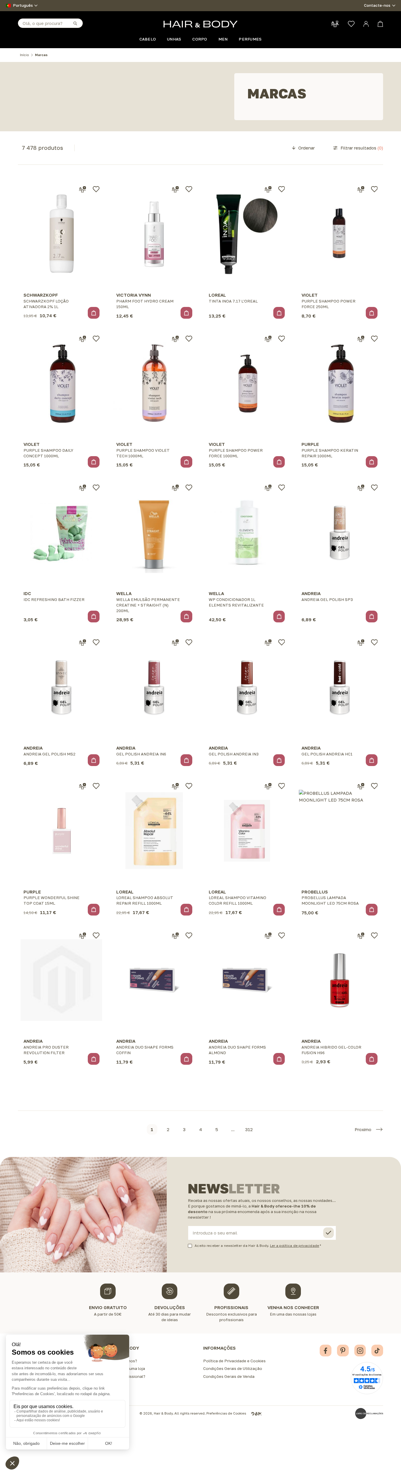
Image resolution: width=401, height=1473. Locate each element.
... (233, 1129)
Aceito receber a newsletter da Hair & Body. (257, 1245)
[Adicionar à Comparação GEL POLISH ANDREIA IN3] (268, 642)
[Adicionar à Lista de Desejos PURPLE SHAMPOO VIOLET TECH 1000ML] (189, 338)
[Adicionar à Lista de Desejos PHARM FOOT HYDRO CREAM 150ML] (189, 189)
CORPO (199, 39)
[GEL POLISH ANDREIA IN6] (154, 687)
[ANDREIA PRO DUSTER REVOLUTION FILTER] (61, 980)
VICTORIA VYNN (133, 295)
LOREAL (217, 295)
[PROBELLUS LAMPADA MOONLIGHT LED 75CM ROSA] (339, 830)
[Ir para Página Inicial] (200, 24)
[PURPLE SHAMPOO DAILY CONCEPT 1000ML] (61, 383)
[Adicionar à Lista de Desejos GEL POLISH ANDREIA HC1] (374, 642)
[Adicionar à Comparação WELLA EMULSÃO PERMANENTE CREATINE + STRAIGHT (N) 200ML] (175, 487)
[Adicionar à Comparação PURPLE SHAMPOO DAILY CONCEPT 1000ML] (82, 338)
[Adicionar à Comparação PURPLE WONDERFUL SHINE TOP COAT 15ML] (82, 786)
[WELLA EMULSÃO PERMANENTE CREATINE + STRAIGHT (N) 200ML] (154, 532)
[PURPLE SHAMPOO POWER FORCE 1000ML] (247, 383)
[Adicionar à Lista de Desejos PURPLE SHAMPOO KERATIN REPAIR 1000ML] (374, 338)
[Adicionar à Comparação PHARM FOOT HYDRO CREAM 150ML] (175, 189)
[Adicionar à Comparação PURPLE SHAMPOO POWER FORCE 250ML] (360, 189)
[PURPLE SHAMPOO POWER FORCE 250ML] (339, 234)
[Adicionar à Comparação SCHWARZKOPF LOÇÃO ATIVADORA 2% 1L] (82, 189)
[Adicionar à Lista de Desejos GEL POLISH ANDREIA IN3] (281, 642)
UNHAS (174, 39)
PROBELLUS (314, 891)
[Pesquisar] (75, 23)
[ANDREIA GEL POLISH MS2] (61, 687)
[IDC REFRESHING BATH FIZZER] (61, 532)
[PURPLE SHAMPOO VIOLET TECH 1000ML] (154, 383)
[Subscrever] (328, 1232)
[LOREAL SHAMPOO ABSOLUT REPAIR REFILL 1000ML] (154, 830)
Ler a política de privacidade (294, 1246)
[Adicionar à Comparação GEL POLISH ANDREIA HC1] (360, 642)
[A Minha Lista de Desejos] (351, 24)
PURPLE (310, 444)
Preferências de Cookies (226, 1413)
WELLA (124, 593)
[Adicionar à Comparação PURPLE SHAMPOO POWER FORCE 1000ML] (268, 338)
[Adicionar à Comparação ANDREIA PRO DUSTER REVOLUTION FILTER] (82, 935)
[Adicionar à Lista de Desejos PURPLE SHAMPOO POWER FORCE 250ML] (374, 189)
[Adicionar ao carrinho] (94, 313)
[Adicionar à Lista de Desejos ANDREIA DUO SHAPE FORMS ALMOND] (281, 935)
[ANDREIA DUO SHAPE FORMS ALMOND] (247, 980)
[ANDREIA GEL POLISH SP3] (339, 532)
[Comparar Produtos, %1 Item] (335, 24)
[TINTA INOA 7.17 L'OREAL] (247, 234)
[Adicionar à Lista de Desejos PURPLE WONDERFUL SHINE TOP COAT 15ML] (96, 786)
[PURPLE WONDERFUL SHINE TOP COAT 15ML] (61, 830)
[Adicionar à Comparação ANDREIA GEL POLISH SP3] (360, 487)
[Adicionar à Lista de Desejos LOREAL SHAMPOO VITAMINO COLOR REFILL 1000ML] (281, 786)
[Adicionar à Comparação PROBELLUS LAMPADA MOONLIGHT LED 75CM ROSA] (360, 786)
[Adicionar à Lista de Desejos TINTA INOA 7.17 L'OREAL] (281, 189)
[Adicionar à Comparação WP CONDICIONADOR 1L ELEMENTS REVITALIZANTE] (268, 487)
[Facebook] (325, 1350)
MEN (223, 39)
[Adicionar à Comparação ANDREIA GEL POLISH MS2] (82, 642)
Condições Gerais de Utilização (232, 1368)
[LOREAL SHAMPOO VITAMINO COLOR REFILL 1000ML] (247, 830)
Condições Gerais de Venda (229, 1376)
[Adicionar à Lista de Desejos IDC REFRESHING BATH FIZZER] (96, 487)
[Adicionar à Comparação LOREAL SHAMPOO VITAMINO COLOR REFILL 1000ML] (268, 786)
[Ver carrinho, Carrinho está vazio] (380, 24)
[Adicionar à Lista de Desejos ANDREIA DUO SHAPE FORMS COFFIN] (189, 935)
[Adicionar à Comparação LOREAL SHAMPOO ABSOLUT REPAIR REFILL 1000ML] (175, 786)
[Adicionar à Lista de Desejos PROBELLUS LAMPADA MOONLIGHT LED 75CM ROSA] (374, 786)
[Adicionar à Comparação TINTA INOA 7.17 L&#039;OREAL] (268, 189)
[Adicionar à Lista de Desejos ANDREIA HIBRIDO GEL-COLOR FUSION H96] (374, 935)
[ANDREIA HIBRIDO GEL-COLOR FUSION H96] (339, 980)
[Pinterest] (343, 1350)
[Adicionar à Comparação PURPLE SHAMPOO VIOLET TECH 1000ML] (175, 338)
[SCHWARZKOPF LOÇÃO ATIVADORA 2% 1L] (61, 234)
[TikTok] (377, 1350)
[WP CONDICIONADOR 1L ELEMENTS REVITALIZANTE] (247, 532)
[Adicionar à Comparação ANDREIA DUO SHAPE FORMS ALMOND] (268, 935)
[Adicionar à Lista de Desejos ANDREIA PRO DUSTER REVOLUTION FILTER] (96, 935)
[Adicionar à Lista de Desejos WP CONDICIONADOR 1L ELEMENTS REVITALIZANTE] (281, 487)
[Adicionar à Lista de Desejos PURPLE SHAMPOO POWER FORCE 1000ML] (281, 338)
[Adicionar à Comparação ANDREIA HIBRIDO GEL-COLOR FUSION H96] (360, 935)
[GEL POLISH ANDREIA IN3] (247, 687)
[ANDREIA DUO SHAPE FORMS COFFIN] (154, 980)
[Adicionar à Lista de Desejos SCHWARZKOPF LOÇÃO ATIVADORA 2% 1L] (96, 189)
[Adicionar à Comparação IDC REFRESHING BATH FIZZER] (82, 487)
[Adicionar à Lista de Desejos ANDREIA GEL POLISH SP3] (374, 487)
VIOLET (309, 295)
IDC (27, 593)
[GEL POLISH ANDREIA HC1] (339, 687)
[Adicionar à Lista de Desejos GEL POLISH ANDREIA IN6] (189, 642)
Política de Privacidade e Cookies (234, 1360)
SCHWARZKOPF (40, 295)
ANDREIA (311, 593)
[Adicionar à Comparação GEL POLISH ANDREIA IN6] (175, 642)
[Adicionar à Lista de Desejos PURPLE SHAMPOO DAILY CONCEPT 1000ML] (96, 338)
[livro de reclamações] (369, 1413)
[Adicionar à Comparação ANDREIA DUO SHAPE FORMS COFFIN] (175, 935)
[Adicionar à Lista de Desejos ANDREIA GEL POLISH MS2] (96, 642)
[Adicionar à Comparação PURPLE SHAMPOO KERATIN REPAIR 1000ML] (360, 338)
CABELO (147, 39)
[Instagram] (360, 1350)
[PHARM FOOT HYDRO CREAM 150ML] (154, 234)
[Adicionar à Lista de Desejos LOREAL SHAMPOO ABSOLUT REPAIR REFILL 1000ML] (189, 786)
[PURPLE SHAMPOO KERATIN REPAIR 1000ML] (339, 383)
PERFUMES (250, 39)
